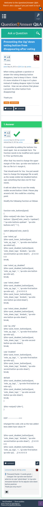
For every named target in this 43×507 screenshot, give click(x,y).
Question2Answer (15, 505)
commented (8, 470)
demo (17, 5)
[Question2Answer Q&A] (21, 23)
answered (6, 140)
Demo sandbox (19, 501)
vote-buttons (14, 102)
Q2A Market (16, 503)
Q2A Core (21, 66)
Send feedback (7, 501)
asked (5, 66)
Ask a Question (18, 33)
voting (6, 102)
